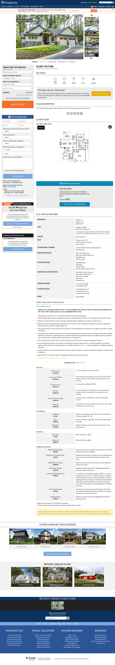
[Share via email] (68, 113)
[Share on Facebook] (74, 113)
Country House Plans (14, 635)
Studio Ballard (71, 643)
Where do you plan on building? (13, 147)
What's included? (8, 69)
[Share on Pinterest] (81, 113)
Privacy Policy (44, 11)
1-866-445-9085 (24, 98)
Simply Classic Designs (72, 641)
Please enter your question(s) (13, 157)
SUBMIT (93, 11)
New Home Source (101, 635)
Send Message (18, 176)
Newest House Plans (43, 643)
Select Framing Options (11, 82)
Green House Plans (43, 639)
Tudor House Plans (14, 645)
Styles (45, 624)
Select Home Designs (72, 639)
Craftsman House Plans (51, 69)
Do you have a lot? (9, 135)
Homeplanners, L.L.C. (72, 637)
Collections (52, 624)
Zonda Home (100, 643)
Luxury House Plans (43, 641)
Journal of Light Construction (100, 641)
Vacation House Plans (43, 647)
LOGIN (108, 6)
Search (39, 624)
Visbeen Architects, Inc (72, 645)
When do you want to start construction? (16, 129)
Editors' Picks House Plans (43, 635)
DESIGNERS (34, 6)
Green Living (72, 635)
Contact (75, 624)
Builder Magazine (100, 639)
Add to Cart (17, 104)
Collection (25, 6)
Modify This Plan (101, 94)
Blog (59, 624)
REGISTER (102, 6)
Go (113, 2)
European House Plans (14, 639)
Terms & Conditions (31, 11)
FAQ (64, 624)
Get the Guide (18, 249)
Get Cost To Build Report (17, 224)
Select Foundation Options (12, 76)
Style (17, 6)
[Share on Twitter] (78, 113)
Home (38, 69)
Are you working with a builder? (13, 141)
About (69, 624)
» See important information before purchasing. (51, 358)
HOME (3, 6)
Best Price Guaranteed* (24, 95)
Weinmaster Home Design (71, 647)
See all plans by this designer (57, 554)
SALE (41, 6)
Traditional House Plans (14, 643)
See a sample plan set (43, 306)
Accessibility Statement (82, 659)
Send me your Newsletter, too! (14, 170)
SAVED (95, 6)
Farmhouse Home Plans (14, 641)
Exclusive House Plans (43, 637)
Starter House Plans (43, 645)
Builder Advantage (100, 637)
